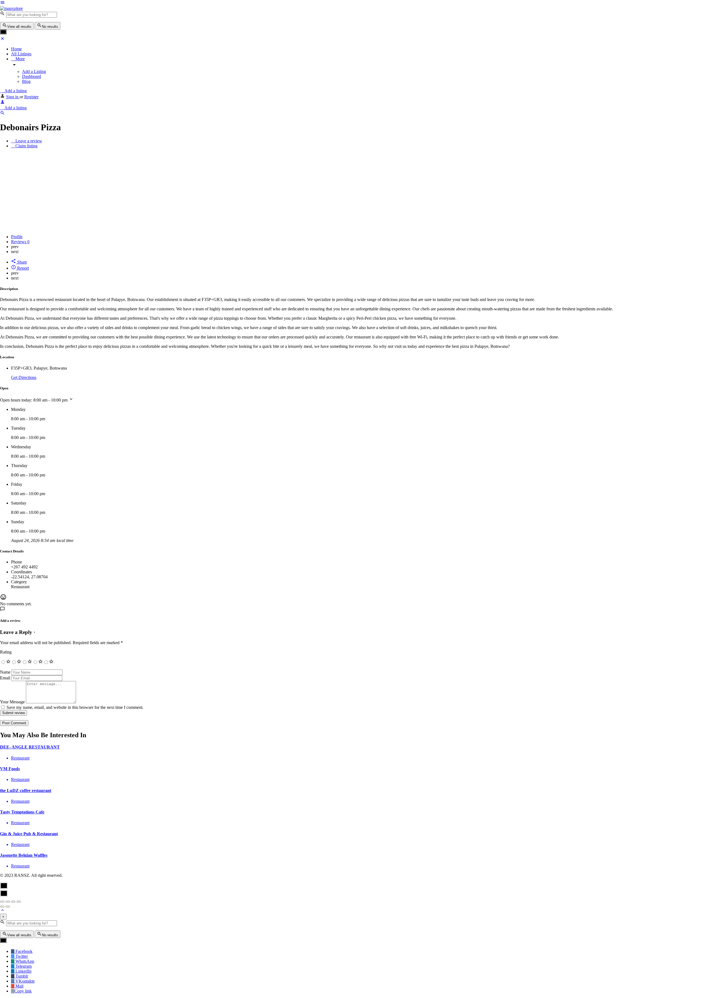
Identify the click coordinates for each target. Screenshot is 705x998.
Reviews (20, 241)
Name (5, 672)
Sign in (13, 96)
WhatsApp (24, 961)
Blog (26, 81)
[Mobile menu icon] (154, 3)
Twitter (21, 956)
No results (50, 27)
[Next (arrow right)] (8, 906)
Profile (17, 236)
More (19, 58)
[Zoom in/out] (19, 901)
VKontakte (24, 981)
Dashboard (31, 76)
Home (16, 49)
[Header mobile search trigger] (2, 114)
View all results (19, 27)
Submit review (13, 713)
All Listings (21, 53)
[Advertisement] (352, 191)
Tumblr (21, 976)
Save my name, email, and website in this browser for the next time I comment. (75, 707)
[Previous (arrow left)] (2, 906)
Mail (18, 986)
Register (31, 96)
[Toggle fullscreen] (13, 901)
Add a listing (15, 90)
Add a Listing (34, 71)
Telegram (23, 966)
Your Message (12, 701)
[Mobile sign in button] (2, 103)
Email (5, 678)
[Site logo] (11, 8)
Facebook (23, 951)
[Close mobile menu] (2, 39)
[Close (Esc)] (2, 901)
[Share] (8, 901)
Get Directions (23, 377)
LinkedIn (22, 971)
